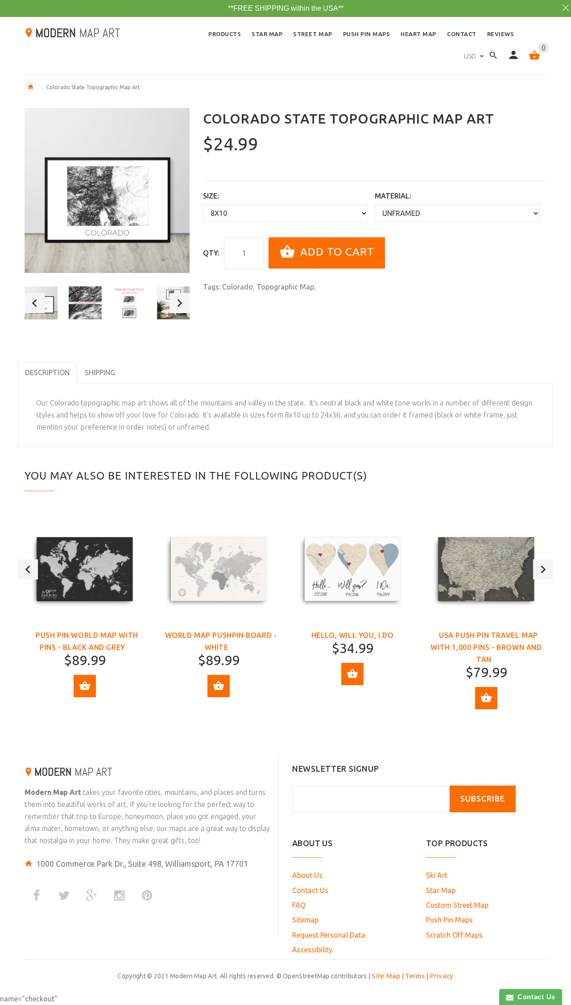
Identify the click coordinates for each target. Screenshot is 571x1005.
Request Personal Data (328, 935)
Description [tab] (47, 372)
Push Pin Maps (449, 920)
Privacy (442, 976)
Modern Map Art (53, 792)
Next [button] (180, 303)
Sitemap (305, 920)
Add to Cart (335, 252)
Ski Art (436, 875)
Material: (393, 196)
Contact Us (310, 890)
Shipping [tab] (100, 372)
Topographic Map (285, 287)
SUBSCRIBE (482, 798)
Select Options (85, 686)
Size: (211, 196)
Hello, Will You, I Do (352, 635)
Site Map (386, 976)
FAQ (299, 905)
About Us (307, 875)
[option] (85, 302)
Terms (415, 976)
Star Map (440, 890)
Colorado (237, 287)
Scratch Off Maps (454, 935)
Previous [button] (35, 303)
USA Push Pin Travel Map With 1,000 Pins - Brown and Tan (486, 647)
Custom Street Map (457, 905)
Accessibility (312, 950)
